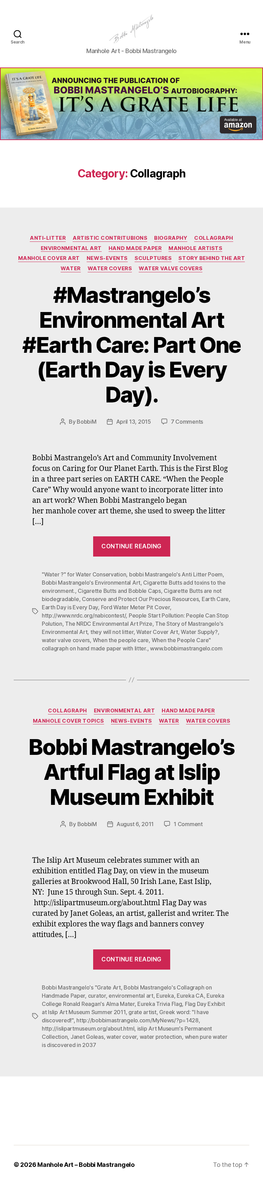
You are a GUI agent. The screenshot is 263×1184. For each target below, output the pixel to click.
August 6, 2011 (135, 824)
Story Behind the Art (211, 258)
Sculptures (153, 258)
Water (71, 268)
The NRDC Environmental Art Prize (108, 623)
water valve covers (66, 640)
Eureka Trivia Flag (159, 1003)
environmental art (131, 995)
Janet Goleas (87, 1036)
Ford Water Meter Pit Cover (135, 607)
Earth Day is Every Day (70, 607)
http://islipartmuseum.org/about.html (88, 1028)
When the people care (121, 640)
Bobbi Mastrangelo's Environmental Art (91, 582)
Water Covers (110, 268)
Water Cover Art (157, 631)
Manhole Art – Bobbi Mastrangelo (86, 1164)
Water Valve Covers (170, 268)
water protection (161, 1036)
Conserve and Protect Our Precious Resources (140, 599)
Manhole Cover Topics (68, 721)
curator (97, 995)
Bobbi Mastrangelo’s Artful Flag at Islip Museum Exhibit (131, 772)
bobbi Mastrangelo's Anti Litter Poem (176, 574)
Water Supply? (199, 631)
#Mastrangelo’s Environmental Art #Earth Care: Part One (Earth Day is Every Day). (131, 345)
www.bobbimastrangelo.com (186, 648)
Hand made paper (135, 248)
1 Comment (188, 824)
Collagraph (213, 238)
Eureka (165, 995)
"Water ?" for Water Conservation (84, 574)
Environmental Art (71, 248)
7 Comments (187, 421)
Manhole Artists (195, 248)
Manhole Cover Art (49, 258)
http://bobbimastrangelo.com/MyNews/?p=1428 (137, 1020)
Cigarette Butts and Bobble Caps (119, 590)
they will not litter (112, 631)
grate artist (142, 1012)
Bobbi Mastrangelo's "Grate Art (81, 987)
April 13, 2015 (133, 421)
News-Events (107, 258)
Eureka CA (190, 995)
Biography (170, 238)
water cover (122, 1036)
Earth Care (215, 599)
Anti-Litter (48, 238)
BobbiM (86, 421)
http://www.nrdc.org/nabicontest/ (84, 615)
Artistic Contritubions (110, 238)
